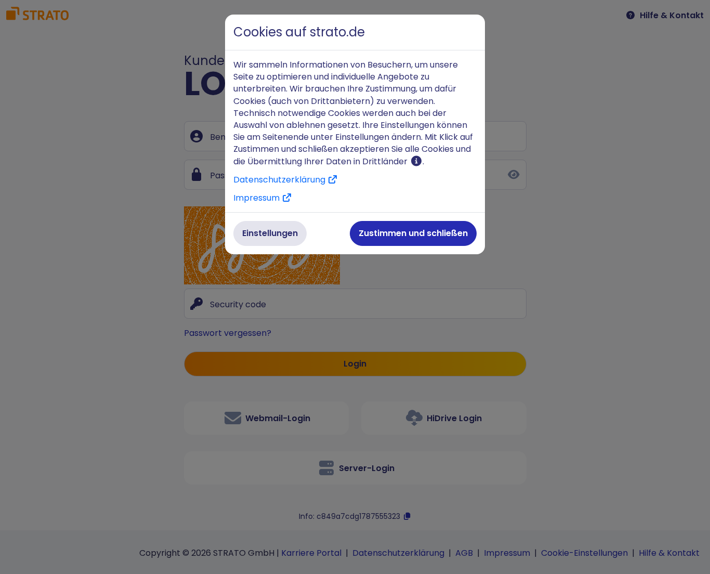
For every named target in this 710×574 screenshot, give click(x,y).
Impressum (257, 198)
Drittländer (386, 161)
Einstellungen (270, 233)
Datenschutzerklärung (280, 180)
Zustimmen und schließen (413, 233)
